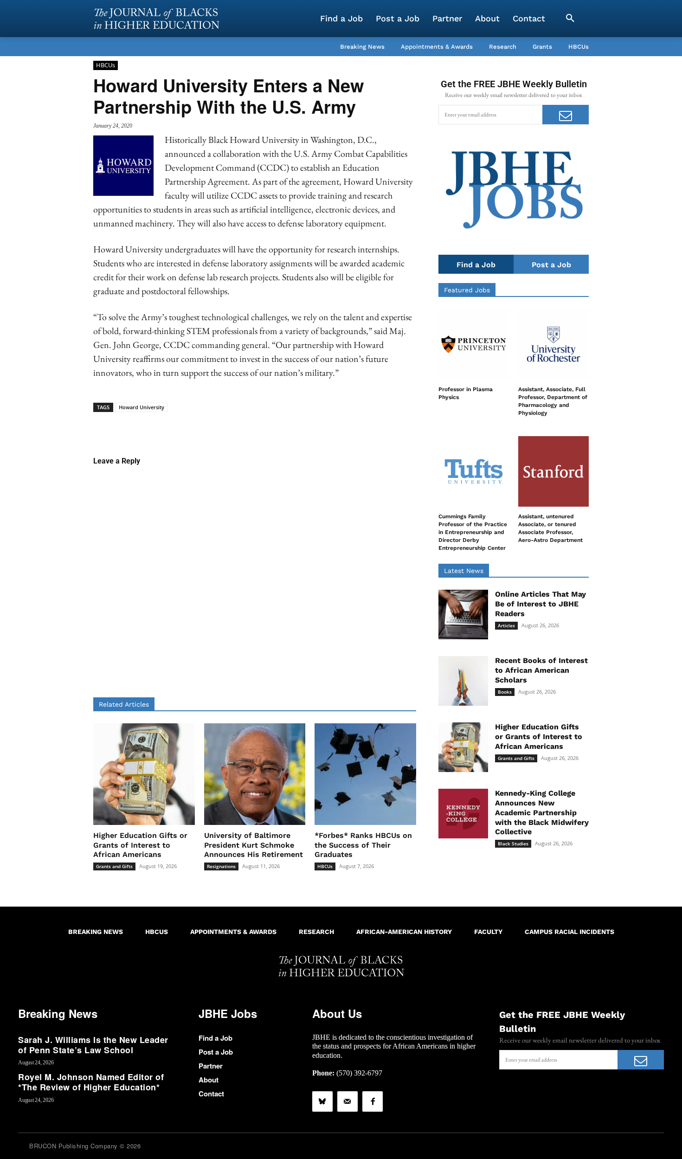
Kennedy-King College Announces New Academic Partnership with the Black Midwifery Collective (542, 812)
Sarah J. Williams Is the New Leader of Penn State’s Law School (93, 1045)
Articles (506, 625)
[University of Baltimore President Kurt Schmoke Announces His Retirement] (255, 774)
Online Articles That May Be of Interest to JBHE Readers (540, 604)
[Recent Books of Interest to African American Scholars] (463, 681)
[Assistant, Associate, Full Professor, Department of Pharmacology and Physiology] (553, 344)
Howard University (141, 407)
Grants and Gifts (114, 866)
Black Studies (513, 843)
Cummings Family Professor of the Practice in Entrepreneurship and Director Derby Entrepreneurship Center (472, 532)
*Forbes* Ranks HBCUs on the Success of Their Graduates (363, 845)
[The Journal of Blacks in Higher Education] (156, 18)
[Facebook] (372, 1101)
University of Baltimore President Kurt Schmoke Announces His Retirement (253, 845)
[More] (326, 426)
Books (505, 692)
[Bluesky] (322, 1101)
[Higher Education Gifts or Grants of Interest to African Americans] (144, 774)
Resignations (221, 866)
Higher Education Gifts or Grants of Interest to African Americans (140, 845)
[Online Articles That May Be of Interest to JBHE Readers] (463, 614)
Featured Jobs (467, 290)
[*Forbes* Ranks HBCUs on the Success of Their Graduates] (365, 774)
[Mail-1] (347, 1101)
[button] (570, 18)
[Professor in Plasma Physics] (473, 344)
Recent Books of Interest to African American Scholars (541, 670)
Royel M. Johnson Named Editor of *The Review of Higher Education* (91, 1082)
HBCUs (105, 65)
